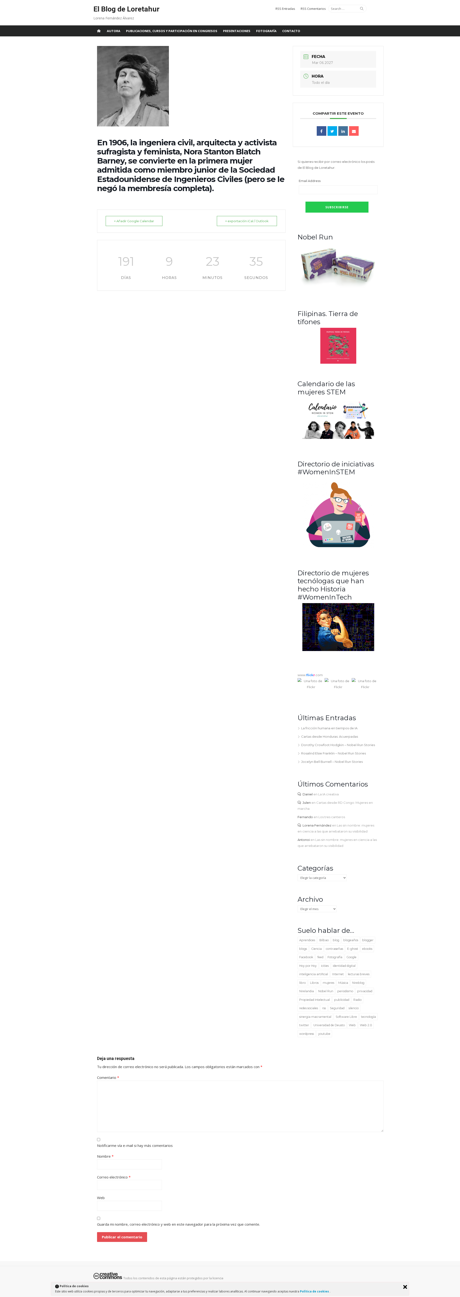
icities (325, 966)
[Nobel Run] (338, 287)
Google (351, 957)
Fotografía (266, 31)
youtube (324, 1034)
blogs (303, 949)
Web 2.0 (366, 1025)
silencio (354, 1008)
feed (320, 957)
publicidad (341, 1000)
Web (352, 1025)
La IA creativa (328, 794)
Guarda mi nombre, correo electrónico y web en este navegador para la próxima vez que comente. (178, 1224)
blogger (368, 940)
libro (302, 983)
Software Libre (346, 1017)
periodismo (345, 991)
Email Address (310, 181)
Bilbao (324, 940)
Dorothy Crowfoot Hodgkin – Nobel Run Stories (338, 745)
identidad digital (344, 966)
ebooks (367, 949)
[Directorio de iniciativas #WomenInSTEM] (338, 547)
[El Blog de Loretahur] (98, 30)
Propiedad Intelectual (314, 1000)
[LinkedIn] (343, 131)
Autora (113, 31)
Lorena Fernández (317, 825)
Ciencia (316, 949)
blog (336, 940)
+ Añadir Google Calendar (134, 221)
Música (343, 983)
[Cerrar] (405, 1287)
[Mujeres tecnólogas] (338, 650)
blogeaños (350, 940)
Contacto (291, 31)
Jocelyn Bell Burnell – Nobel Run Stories (332, 762)
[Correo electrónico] (354, 131)
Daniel (308, 794)
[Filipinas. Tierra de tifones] (338, 362)
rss (324, 1008)
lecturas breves (358, 974)
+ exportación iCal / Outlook (247, 221)
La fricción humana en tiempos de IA (329, 728)
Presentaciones (236, 31)
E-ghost (352, 949)
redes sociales (308, 1008)
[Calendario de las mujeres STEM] (338, 438)
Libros (314, 983)
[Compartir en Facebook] (321, 131)
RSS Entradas (285, 8)
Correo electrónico (114, 1177)
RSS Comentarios (313, 8)
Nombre (105, 1156)
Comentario (108, 1077)
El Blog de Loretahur (126, 9)
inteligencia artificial (313, 974)
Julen (307, 802)
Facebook (306, 957)
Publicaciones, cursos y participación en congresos (171, 31)
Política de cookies (315, 1291)
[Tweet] (332, 131)
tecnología (368, 1017)
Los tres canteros (331, 817)
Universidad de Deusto (329, 1025)
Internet (338, 974)
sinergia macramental (315, 1017)
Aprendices (307, 940)
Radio (357, 1000)
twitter (304, 1025)
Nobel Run (325, 991)
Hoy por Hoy (308, 966)
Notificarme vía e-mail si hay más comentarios (135, 1145)
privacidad (364, 991)
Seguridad (337, 1008)
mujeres (328, 983)
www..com (310, 675)
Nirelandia (306, 991)
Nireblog (358, 983)
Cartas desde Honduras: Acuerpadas (329, 736)
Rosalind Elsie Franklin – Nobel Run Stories (333, 753)
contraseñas (334, 949)
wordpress (306, 1034)
